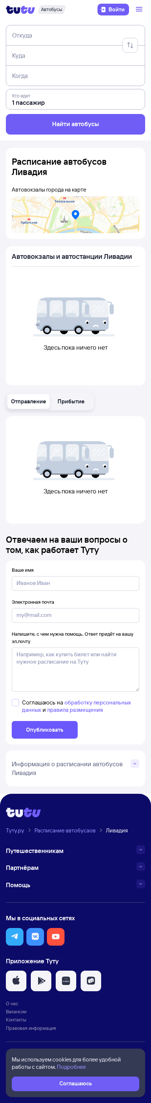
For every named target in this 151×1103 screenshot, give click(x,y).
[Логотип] (20, 9)
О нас (12, 1003)
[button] (28, 401)
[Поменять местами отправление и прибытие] (130, 45)
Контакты (16, 1019)
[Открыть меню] (140, 9)
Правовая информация (31, 1028)
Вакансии (16, 1011)
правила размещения (75, 709)
